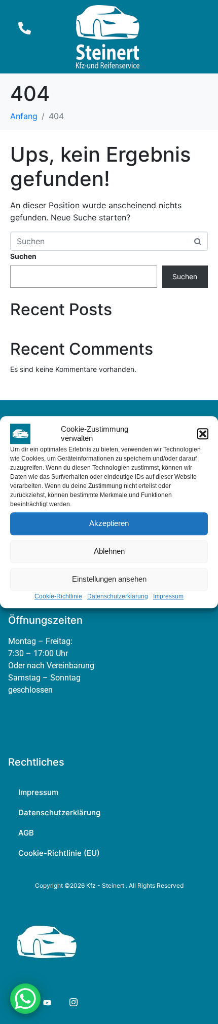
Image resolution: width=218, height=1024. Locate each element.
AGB (26, 833)
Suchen (23, 256)
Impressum (168, 596)
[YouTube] (46, 1002)
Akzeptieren (109, 523)
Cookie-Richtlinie (58, 596)
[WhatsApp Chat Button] (25, 998)
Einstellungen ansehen (109, 579)
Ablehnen (109, 551)
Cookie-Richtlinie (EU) (59, 853)
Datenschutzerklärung (117, 596)
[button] (203, 434)
